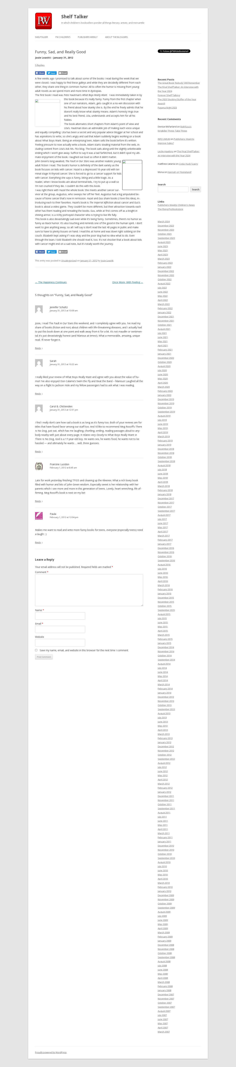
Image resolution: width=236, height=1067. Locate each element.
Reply (38, 348)
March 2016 (164, 585)
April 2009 (163, 928)
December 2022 (166, 271)
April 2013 (163, 729)
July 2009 (162, 915)
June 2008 (163, 969)
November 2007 (166, 998)
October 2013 (165, 705)
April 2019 (163, 432)
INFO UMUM (164, 139)
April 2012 (163, 779)
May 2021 (163, 341)
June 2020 (163, 374)
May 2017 (163, 527)
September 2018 (166, 461)
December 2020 (166, 357)
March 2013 (164, 734)
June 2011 (163, 820)
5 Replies (40, 65)
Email (39, 623)
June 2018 (163, 473)
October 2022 (165, 279)
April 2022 (163, 300)
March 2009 (164, 932)
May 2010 (163, 874)
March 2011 (164, 833)
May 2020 (163, 378)
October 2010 (165, 853)
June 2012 (163, 771)
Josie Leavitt (107, 260)
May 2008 (163, 973)
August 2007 (164, 1011)
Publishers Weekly (87, 37)
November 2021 (166, 320)
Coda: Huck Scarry (188, 163)
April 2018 (163, 481)
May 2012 (163, 775)
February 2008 (165, 986)
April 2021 (163, 345)
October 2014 (165, 655)
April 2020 (163, 382)
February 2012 (165, 787)
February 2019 (165, 440)
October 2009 (165, 903)
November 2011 (166, 800)
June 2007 (163, 1019)
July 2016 (162, 568)
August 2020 (164, 366)
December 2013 (166, 696)
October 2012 (165, 754)
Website (39, 636)
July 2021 (162, 333)
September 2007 (166, 1006)
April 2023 (163, 254)
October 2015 (165, 605)
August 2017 (164, 515)
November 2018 (166, 453)
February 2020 (165, 391)
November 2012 (166, 750)
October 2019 (165, 407)
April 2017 (163, 531)
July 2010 (162, 866)
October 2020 (165, 362)
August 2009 (164, 911)
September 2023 (166, 238)
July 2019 (162, 419)
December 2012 (166, 746)
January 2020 (164, 395)
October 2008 (165, 953)
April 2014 (163, 680)
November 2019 (166, 403)
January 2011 (164, 841)
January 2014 (164, 692)
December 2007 (166, 994)
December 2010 (166, 845)
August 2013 (164, 713)
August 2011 (164, 812)
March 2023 (164, 258)
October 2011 (165, 804)
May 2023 (163, 250)
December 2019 (166, 399)
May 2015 (163, 626)
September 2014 (166, 659)
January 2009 (164, 940)
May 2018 (163, 477)
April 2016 (163, 581)
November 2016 (166, 552)
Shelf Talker (74, 16)
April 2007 (163, 1027)
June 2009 (163, 920)
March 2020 (164, 386)
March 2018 (164, 486)
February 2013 (165, 738)
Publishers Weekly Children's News (176, 205)
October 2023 (165, 233)
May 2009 (163, 924)
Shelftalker (41, 37)
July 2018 (162, 469)
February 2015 (165, 639)
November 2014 (166, 651)
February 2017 (165, 539)
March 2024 (164, 221)
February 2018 (165, 490)
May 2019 (163, 428)
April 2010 (163, 878)
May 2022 (163, 295)
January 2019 (164, 444)
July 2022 (162, 287)
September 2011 (166, 808)
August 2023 (164, 242)
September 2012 (166, 758)
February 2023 (165, 262)
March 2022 (164, 304)
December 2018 (166, 448)
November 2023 (166, 229)
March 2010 (164, 882)
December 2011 (166, 796)
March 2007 (164, 1031)
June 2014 (163, 672)
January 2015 (164, 643)
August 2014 (164, 663)
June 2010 (163, 870)
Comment (41, 572)
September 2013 (166, 709)
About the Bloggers (116, 37)
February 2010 (165, 887)
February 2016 (165, 589)
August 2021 (164, 329)
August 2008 (164, 961)
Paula (53, 514)
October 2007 (165, 1002)
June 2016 (163, 572)
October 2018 (165, 457)
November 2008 (166, 949)
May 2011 (163, 825)
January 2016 (164, 593)
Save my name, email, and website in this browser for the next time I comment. (84, 650)
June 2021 (163, 337)
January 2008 (164, 990)
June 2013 (163, 721)
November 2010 (166, 849)
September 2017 (166, 510)
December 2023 (166, 225)
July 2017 (162, 519)
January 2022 (164, 312)
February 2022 (165, 308)
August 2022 (164, 283)
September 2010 (166, 858)
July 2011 (162, 816)
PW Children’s (62, 37)
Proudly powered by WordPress (51, 1052)
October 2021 (165, 324)
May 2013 (163, 725)
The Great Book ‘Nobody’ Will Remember (179, 82)
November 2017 (166, 502)
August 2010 (164, 862)
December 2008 (166, 944)
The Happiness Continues (51, 282)
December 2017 (166, 498)
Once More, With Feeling (127, 282)
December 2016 (166, 548)
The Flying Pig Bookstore (170, 209)
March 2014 (164, 684)
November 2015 (166, 601)
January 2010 (164, 891)
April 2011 (163, 829)
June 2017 (163, 523)
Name (39, 610)
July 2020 (162, 370)
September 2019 (166, 411)
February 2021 (165, 349)
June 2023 (163, 246)
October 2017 (165, 506)
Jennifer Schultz (59, 307)
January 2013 (164, 742)
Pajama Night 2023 (167, 107)
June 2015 (163, 622)
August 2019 (164, 415)
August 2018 (164, 465)
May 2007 (163, 1023)
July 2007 (162, 1015)
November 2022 (166, 275)
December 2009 (166, 895)
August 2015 (164, 614)
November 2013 (166, 701)
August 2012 (164, 763)
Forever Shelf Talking (169, 95)
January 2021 (164, 353)
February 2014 (165, 688)
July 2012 (162, 767)
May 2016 (163, 577)
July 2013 (162, 717)
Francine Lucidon (59, 464)
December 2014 (166, 647)
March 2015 (164, 634)
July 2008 (162, 965)
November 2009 (166, 899)
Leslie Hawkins (165, 151)
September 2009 (166, 907)
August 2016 (164, 564)
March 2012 (164, 783)
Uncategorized (69, 260)
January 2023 (164, 267)
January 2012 (164, 791)
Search (162, 184)
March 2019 (164, 436)
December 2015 (166, 597)
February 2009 (165, 936)
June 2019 (163, 424)
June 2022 (163, 291)
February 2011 (165, 837)
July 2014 (162, 667)
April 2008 (163, 978)
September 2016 (166, 560)
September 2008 (166, 957)
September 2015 (166, 610)
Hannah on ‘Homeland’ (179, 172)
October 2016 (165, 556)
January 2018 (164, 494)
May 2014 (163, 676)
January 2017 (164, 543)
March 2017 (164, 535)
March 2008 (164, 982)
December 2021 (166, 316)
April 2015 (163, 630)
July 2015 (162, 618)
